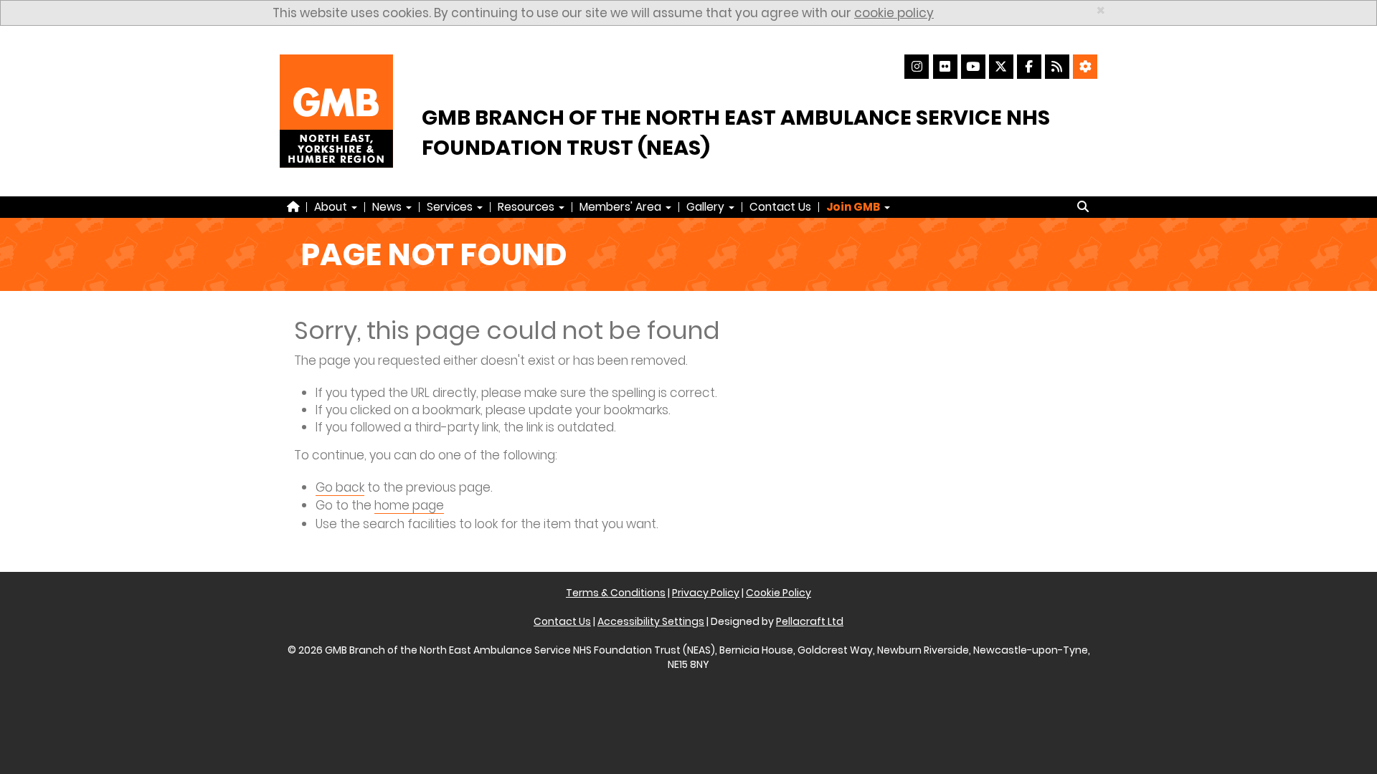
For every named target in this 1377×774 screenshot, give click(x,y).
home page (409, 505)
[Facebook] (1029, 66)
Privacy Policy (705, 593)
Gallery (706, 206)
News (388, 206)
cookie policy (894, 13)
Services (451, 206)
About (332, 206)
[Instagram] (916, 66)
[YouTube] (973, 66)
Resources (527, 206)
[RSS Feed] (1057, 66)
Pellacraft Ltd (809, 621)
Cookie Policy (778, 593)
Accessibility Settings (650, 621)
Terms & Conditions (616, 593)
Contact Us (780, 206)
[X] (1001, 66)
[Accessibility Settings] (1085, 66)
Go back (340, 487)
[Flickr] (945, 66)
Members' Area (621, 206)
